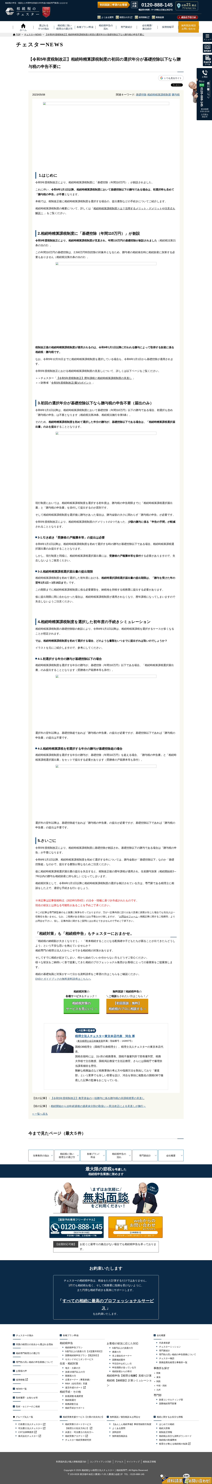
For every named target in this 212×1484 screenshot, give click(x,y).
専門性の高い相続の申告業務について (34, 1362)
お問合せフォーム (128, 916)
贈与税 (176, 94)
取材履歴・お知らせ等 (27, 1397)
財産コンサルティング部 (171, 1399)
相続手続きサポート (75, 1408)
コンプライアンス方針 (100, 1461)
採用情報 (143, 17)
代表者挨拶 (164, 1343)
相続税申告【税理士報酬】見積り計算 (129, 1375)
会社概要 (171, 1155)
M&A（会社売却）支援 (76, 1383)
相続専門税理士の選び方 (28, 1353)
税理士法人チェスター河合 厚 (105, 1036)
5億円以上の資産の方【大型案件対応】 (84, 1351)
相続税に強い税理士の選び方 (67, 1155)
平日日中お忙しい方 (122, 1363)
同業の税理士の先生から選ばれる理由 (34, 1344)
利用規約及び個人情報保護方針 (71, 1461)
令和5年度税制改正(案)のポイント (71, 382)
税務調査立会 (71, 1404)
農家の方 (116, 1352)
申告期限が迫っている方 (124, 1367)
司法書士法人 (30, 1428)
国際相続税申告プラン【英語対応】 (82, 1355)
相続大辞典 (164, 1428)
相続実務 (75, 1436)
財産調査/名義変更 (74, 1396)
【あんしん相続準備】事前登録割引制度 (131, 1424)
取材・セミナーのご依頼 (28, 1406)
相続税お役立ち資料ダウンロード (175, 1436)
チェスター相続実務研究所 (78, 1440)
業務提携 (160, 17)
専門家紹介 (145, 1155)
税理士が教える (173, 1444)
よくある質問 (107, 17)
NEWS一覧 (21, 1389)
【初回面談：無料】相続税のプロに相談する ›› (127, 1005)
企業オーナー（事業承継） (78, 1379)
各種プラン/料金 (93, 1155)
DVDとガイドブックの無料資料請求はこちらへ (63, 978)
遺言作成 (74, 1387)
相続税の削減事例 (167, 1440)
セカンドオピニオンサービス (79, 1359)
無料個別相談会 (119, 1436)
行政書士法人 (30, 1424)
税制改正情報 (165, 1432)
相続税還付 (70, 1400)
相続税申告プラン (74, 1347)
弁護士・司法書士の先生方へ (79, 1432)
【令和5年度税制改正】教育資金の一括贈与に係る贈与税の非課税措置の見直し (97, 1098)
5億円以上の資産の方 (122, 1348)
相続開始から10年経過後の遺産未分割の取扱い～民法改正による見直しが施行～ (98, 1106)
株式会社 (28, 1436)
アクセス (119, 1461)
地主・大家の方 (72, 1368)
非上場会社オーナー (122, 1355)
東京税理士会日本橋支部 (90, 1041)
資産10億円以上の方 (75, 1372)
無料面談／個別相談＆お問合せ (125, 1417)
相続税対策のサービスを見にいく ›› (81, 1005)
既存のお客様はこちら (208, 88)
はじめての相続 (166, 1424)
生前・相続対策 (69, 1363)
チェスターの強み (24, 1335)
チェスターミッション (170, 1346)
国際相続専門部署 (167, 1403)
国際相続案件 (118, 1359)
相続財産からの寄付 (122, 1371)
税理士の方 (125, 17)
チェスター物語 (166, 1358)
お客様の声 (21, 1371)
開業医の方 (70, 1375)
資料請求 (116, 1432)
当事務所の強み (41, 1155)
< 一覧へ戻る (40, 1113)
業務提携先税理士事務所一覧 (173, 1362)
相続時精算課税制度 (159, 94)
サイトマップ (133, 1461)
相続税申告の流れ (119, 1155)
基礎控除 (141, 94)
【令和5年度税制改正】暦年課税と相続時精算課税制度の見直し (94, 378)
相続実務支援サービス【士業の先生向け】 (83, 1417)
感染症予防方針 (188, 17)
